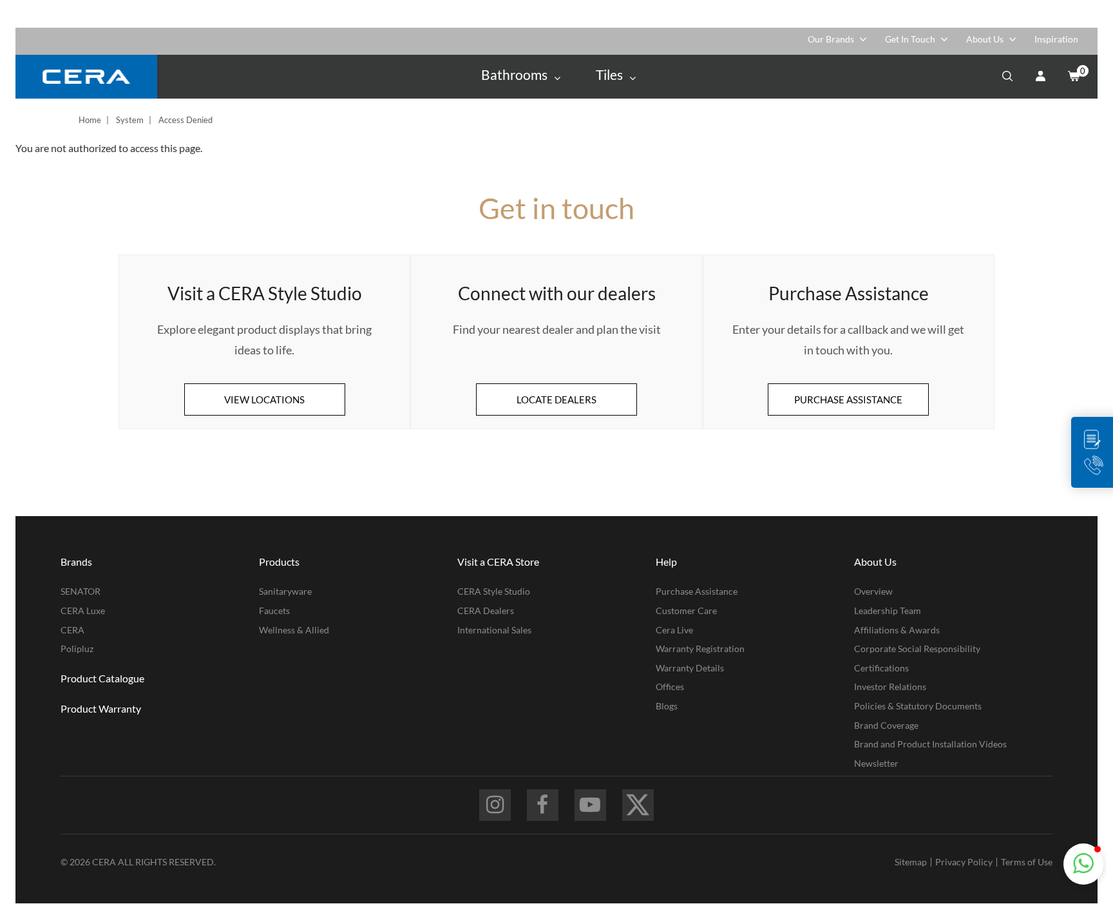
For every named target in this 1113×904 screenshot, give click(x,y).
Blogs (667, 705)
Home (90, 120)
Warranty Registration (700, 648)
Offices (670, 686)
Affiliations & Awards (897, 629)
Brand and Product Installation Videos (930, 743)
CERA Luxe (83, 610)
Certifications (881, 667)
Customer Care (686, 610)
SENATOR (80, 591)
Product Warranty (101, 708)
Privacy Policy (964, 861)
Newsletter (876, 763)
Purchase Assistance (696, 591)
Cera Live (674, 629)
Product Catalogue (102, 678)
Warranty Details (690, 667)
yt (590, 805)
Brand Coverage (886, 725)
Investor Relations (890, 686)
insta (495, 805)
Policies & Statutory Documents (918, 705)
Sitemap (911, 861)
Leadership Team (887, 610)
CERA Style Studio (493, 591)
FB (542, 805)
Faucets (274, 610)
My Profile (1040, 77)
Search (1007, 77)
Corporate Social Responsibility (917, 648)
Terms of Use (1026, 861)
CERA (72, 629)
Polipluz (77, 648)
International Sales (494, 629)
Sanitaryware (285, 591)
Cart (1073, 77)
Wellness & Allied (294, 629)
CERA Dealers (485, 610)
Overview (873, 591)
